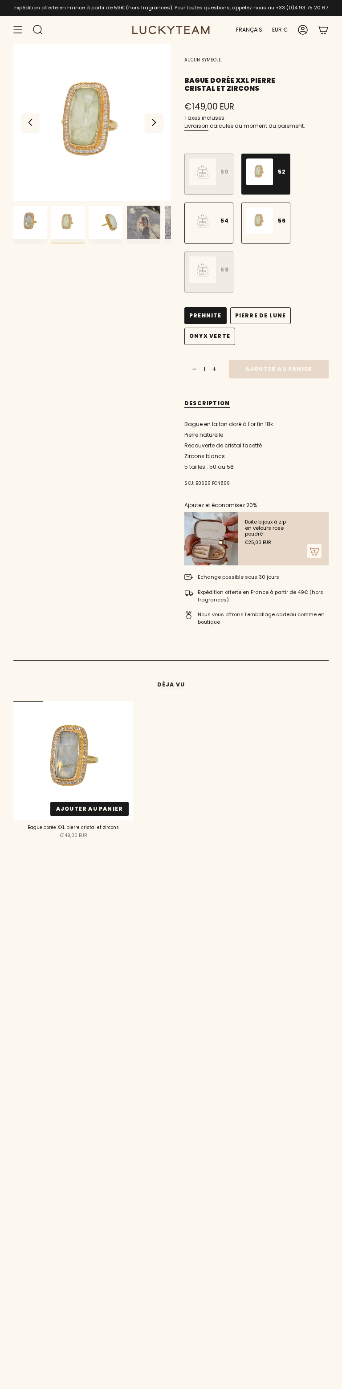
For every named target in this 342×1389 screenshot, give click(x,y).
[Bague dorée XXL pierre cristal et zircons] (73, 760)
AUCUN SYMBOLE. (203, 60)
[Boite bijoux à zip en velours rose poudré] (211, 538)
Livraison (196, 126)
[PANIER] (323, 30)
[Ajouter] (314, 551)
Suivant (154, 122)
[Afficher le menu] (18, 30)
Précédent (30, 122)
